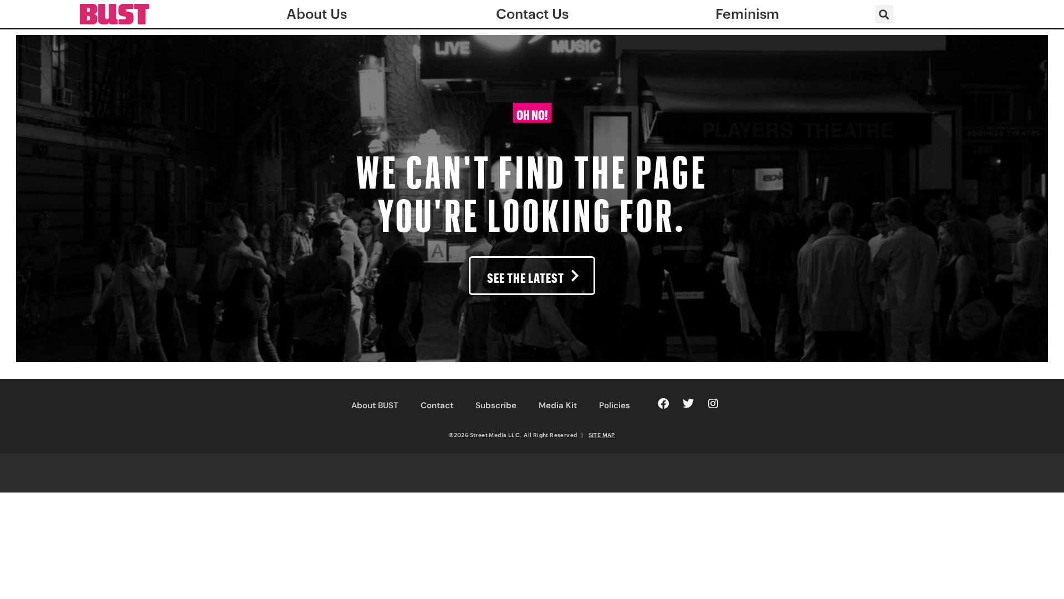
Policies (614, 405)
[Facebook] (663, 404)
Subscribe (495, 405)
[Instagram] (713, 404)
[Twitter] (688, 404)
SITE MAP (602, 435)
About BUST (374, 405)
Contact (437, 405)
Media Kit (558, 405)
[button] (884, 14)
